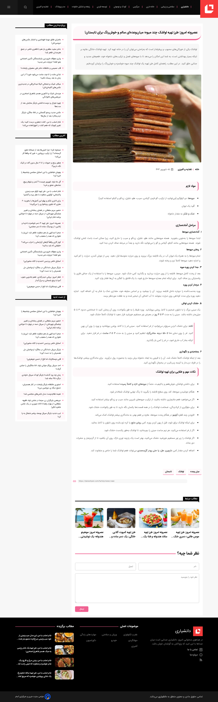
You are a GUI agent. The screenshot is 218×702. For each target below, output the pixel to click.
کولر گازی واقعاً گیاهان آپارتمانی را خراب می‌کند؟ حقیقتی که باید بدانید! (41, 244)
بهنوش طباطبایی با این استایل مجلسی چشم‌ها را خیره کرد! (41, 174)
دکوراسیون (91, 640)
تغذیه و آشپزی (42, 6)
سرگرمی (136, 6)
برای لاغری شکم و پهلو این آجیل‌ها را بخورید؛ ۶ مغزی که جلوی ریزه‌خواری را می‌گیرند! (41, 202)
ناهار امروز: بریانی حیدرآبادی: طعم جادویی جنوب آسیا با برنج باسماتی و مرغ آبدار (41, 278)
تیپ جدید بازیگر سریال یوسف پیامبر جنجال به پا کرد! (41, 415)
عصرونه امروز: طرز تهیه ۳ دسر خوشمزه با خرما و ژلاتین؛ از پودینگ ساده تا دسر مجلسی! (41, 225)
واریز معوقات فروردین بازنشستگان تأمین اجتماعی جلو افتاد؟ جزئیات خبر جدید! (40, 60)
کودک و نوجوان (120, 6)
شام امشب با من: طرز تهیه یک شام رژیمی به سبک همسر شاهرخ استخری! (34, 649)
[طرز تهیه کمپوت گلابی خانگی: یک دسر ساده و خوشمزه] (121, 518)
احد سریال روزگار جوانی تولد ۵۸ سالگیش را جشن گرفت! (40, 367)
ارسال (81, 609)
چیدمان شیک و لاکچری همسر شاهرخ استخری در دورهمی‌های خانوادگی (40, 95)
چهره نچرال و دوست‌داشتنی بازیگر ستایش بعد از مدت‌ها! (41, 104)
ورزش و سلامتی (110, 635)
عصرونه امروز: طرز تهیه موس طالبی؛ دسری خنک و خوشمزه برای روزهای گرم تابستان (185, 534)
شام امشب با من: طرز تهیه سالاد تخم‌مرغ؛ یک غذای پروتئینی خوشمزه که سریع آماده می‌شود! (34, 674)
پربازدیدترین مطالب (55, 25)
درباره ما (194, 655)
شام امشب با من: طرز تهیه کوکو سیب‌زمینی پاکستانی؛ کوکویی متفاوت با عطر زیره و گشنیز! (42, 193)
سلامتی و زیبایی (168, 6)
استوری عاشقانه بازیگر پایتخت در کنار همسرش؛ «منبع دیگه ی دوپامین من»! (41, 386)
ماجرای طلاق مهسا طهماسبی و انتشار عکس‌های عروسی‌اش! (41, 41)
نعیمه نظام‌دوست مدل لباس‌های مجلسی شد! (42, 394)
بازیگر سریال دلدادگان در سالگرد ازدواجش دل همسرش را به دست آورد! (42, 269)
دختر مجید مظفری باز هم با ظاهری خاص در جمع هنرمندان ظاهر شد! (41, 50)
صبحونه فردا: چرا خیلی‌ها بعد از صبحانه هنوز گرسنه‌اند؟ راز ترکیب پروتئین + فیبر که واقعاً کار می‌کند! (41, 153)
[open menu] (9, 7)
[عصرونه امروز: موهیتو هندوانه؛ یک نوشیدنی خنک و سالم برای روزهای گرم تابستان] (89, 518)
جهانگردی (133, 640)
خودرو (114, 640)
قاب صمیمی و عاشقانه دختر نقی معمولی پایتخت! (41, 68)
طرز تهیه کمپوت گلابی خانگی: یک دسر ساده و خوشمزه (123, 534)
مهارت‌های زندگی (88, 635)
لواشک (181, 471)
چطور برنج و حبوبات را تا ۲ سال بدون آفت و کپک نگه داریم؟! (40, 164)
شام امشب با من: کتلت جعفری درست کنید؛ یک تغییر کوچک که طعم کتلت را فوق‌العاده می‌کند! (41, 123)
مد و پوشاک (60, 6)
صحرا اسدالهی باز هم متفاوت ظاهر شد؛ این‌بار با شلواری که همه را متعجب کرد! (41, 234)
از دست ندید (59, 297)
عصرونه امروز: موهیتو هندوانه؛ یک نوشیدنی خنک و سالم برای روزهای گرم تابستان (90, 534)
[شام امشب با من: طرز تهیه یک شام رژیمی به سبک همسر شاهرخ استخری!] (64, 650)
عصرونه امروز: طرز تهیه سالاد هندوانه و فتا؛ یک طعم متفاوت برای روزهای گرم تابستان (154, 534)
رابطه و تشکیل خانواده (81, 6)
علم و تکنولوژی (130, 635)
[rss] (201, 660)
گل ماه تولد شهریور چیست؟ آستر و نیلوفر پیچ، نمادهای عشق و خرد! (42, 183)
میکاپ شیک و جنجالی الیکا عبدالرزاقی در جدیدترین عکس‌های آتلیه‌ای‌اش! (39, 85)
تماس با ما (192, 650)
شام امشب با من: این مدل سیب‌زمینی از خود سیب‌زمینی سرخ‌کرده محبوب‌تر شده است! (35, 637)
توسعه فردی (102, 6)
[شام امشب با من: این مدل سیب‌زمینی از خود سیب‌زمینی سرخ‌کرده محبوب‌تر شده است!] (64, 637)
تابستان (168, 471)
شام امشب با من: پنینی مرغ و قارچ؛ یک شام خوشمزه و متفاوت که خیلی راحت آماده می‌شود (33, 662)
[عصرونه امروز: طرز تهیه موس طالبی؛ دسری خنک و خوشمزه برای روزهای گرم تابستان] (185, 518)
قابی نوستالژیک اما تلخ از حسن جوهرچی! (44, 286)
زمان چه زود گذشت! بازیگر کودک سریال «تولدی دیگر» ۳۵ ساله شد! (41, 376)
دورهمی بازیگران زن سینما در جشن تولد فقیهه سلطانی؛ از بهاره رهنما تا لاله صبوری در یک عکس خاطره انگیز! (41, 404)
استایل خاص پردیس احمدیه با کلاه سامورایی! (42, 261)
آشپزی (134, 646)
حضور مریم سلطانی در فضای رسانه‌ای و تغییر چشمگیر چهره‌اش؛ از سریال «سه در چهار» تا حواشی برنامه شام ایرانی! (40, 214)
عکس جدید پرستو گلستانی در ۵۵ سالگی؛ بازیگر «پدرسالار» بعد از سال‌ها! (41, 114)
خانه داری (150, 6)
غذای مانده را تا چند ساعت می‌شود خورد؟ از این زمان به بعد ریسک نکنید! (41, 76)
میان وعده (194, 471)
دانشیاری (185, 6)
